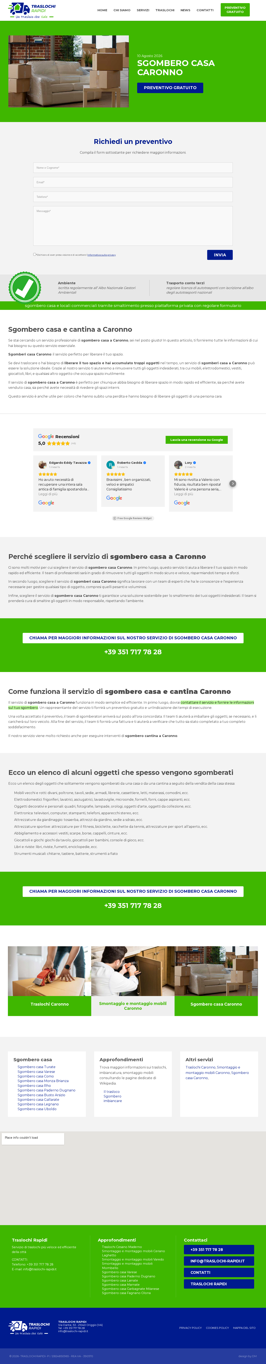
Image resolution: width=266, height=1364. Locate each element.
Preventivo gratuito (235, 10)
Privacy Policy (190, 1327)
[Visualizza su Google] (42, 465)
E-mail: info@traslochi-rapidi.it (34, 1269)
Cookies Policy (217, 1327)
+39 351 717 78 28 (207, 1249)
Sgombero (112, 1096)
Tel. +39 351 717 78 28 (71, 1328)
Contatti (205, 10)
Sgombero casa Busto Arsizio (41, 1095)
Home (102, 10)
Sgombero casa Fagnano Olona (126, 1293)
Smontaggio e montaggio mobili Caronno (133, 1006)
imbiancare (113, 1101)
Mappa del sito (244, 1327)
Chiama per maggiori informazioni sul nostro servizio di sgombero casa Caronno (133, 637)
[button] (33, 483)
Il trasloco (112, 1092)
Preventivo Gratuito (170, 87)
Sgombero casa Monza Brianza (43, 1081)
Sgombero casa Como (36, 1076)
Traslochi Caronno (50, 1004)
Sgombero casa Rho (34, 1086)
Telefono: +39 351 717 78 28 (32, 1264)
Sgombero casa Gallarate (38, 1100)
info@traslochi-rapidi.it (218, 1261)
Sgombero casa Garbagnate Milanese (130, 1289)
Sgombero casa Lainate (120, 1280)
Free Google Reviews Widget (134, 518)
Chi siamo (122, 10)
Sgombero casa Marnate (121, 1285)
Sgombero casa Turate (36, 1067)
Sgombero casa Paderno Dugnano (46, 1090)
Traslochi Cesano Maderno (122, 1247)
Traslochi (164, 10)
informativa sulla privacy (101, 254)
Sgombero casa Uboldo (37, 1109)
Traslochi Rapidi (209, 1284)
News (185, 10)
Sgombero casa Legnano (38, 1104)
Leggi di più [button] (48, 494)
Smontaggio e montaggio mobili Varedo (133, 1259)
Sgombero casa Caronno (216, 1004)
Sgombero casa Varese (36, 1072)
